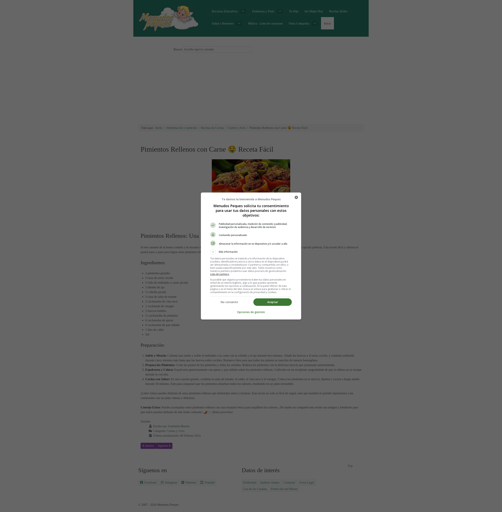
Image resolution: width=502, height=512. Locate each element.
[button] (251, 252)
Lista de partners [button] (219, 274)
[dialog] (251, 256)
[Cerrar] (296, 197)
